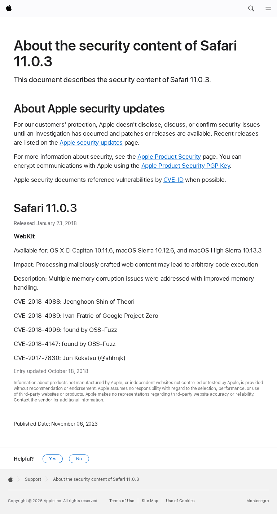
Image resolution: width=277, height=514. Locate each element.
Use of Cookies (180, 500)
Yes (52, 458)
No (79, 458)
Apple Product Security (169, 156)
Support (33, 479)
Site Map (150, 500)
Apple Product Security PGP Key (185, 165)
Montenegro (257, 500)
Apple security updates (91, 142)
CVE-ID (173, 179)
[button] (251, 8)
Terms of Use (121, 500)
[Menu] (268, 8)
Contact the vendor (33, 400)
